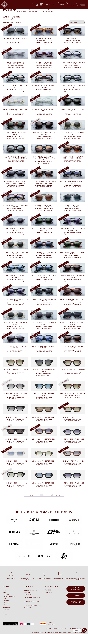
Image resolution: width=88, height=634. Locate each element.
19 (54, 495)
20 (57, 495)
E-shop (62, 4)
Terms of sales (63, 628)
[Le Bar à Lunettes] (4, 4)
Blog (4, 612)
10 (48, 495)
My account (7, 600)
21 (59, 495)
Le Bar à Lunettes (7, 607)
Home (4, 590)
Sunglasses (6, 594)
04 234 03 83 (28, 595)
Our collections (6, 609)
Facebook (48, 590)
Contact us (76, 595)
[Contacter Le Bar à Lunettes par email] (37, 4)
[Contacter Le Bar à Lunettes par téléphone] (33, 4)
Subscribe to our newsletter (76, 602)
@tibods (66, 632)
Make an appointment (76, 588)
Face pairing (7, 604)
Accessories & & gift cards (10, 596)
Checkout (6, 602)
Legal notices (74, 628)
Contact (5, 614)
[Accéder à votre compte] (72, 4)
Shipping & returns (51, 628)
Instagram (48, 593)
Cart (5, 598)
